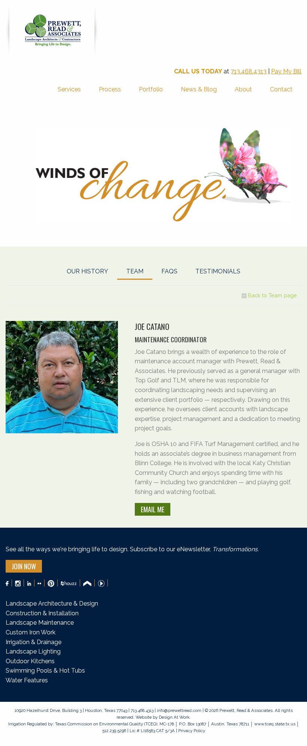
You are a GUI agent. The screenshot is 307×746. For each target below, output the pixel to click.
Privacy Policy (191, 730)
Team (134, 271)
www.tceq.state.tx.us (274, 724)
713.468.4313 (249, 71)
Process (110, 89)
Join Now (24, 566)
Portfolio (151, 89)
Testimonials (217, 271)
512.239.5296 (114, 730)
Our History (87, 271)
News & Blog (199, 89)
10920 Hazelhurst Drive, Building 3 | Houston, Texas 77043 (71, 710)
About (243, 89)
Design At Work (174, 717)
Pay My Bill (286, 71)
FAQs (169, 271)
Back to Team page (271, 295)
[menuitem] (69, 90)
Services (69, 89)
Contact (281, 89)
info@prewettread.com (179, 710)
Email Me (152, 509)
